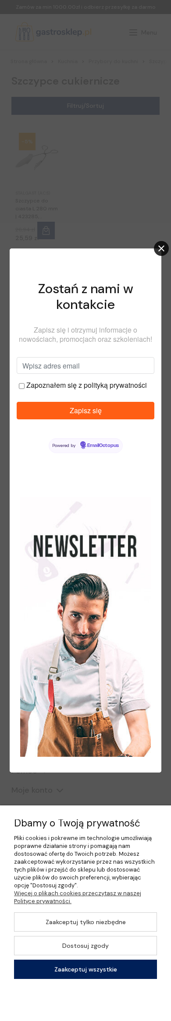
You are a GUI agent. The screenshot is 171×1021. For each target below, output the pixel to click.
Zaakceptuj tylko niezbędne (86, 922)
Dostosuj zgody (85, 946)
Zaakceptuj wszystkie (85, 969)
